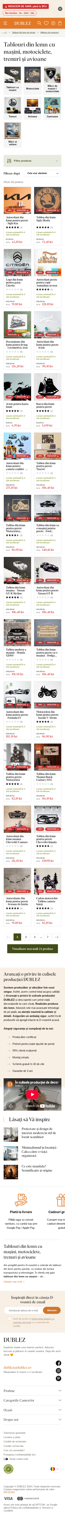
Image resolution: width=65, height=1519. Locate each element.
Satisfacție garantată (14, 1433)
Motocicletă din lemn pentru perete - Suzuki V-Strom (47, 714)
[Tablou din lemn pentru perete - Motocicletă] (17, 757)
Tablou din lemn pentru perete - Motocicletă (15, 776)
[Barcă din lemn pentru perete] (47, 387)
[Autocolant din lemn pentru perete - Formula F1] (17, 694)
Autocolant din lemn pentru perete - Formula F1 (17, 714)
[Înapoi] (8, 937)
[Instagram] (58, 1371)
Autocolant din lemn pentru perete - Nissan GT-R (47, 590)
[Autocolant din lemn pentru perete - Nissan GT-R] (47, 570)
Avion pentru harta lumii (17, 405)
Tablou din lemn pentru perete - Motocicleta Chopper (15, 528)
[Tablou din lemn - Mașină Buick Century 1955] (47, 757)
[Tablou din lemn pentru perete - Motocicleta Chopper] (17, 508)
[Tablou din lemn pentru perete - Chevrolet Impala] (47, 819)
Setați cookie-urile (18, 1459)
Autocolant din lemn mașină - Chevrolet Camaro (17, 839)
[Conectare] (53, 23)
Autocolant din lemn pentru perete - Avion (47, 344)
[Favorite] (46, 23)
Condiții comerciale (13, 1446)
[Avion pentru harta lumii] (17, 387)
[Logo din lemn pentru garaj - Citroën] (17, 262)
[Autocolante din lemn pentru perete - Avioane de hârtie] (17, 881)
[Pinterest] (58, 1379)
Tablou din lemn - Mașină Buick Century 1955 (46, 776)
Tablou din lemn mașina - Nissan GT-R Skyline (15, 590)
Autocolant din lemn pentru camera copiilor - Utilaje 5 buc (16, 466)
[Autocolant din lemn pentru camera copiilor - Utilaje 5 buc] (17, 446)
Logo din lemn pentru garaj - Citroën (14, 282)
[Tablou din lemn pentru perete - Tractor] (47, 446)
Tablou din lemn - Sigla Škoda (46, 219)
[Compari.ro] (8, 1468)
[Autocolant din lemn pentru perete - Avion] (47, 324)
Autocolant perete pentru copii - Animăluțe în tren (46, 282)
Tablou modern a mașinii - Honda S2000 (16, 652)
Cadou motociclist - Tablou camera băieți (47, 901)
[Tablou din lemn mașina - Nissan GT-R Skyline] (17, 570)
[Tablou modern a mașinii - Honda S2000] (17, 632)
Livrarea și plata (12, 1437)
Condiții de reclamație (15, 1441)
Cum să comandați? (14, 1450)
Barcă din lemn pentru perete (45, 405)
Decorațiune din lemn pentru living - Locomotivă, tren (17, 344)
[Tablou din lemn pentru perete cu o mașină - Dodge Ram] (47, 632)
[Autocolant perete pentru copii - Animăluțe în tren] (47, 262)
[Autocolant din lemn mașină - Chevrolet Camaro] (17, 819)
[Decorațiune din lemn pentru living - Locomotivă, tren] (17, 324)
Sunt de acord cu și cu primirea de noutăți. (33, 1322)
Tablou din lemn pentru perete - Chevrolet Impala (46, 839)
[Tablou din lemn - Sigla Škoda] (47, 200)
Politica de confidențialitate (24, 1507)
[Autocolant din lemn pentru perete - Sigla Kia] (17, 200)
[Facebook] (58, 1363)
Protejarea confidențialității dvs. (20, 1454)
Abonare (52, 1310)
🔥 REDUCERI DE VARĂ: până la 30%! (26, 6)
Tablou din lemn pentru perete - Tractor (46, 466)
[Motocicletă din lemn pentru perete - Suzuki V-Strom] (47, 694)
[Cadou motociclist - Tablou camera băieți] (47, 881)
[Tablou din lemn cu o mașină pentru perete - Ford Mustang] (47, 508)
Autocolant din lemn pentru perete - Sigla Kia (17, 220)
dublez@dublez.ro (17, 1367)
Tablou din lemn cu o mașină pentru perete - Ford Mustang (47, 528)
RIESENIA (9, 1492)
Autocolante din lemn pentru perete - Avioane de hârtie (17, 901)
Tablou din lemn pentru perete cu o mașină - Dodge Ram (46, 652)
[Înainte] (56, 937)
